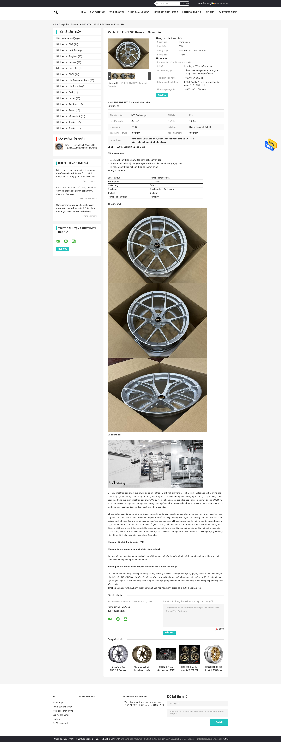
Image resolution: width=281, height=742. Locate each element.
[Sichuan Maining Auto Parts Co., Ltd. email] (60, 241)
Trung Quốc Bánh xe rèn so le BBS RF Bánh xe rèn (97, 739)
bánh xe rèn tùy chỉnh (67, 68)
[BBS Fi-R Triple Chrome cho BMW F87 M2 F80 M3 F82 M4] (166, 654)
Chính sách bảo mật (63, 739)
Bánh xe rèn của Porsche (69, 86)
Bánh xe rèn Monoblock (68, 116)
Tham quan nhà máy (138, 12)
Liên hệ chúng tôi (192, 12)
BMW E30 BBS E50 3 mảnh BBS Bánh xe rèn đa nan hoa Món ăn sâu (213, 668)
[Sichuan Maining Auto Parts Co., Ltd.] (56, 12)
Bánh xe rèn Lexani (65, 98)
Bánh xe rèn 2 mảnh (66, 122)
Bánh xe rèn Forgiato (66, 56)
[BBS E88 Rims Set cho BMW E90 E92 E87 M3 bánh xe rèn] (189, 654)
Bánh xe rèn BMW (65, 74)
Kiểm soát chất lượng (166, 12)
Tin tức (210, 12)
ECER (226, 739)
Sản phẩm (64, 24)
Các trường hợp (228, 12)
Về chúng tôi (116, 12)
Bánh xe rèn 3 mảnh (66, 128)
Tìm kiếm (185, 3)
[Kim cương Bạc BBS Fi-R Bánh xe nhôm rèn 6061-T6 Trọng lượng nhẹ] (118, 654)
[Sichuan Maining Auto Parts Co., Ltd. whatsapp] (67, 241)
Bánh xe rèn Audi (64, 92)
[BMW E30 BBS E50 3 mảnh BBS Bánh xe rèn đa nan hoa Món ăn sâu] (213, 654)
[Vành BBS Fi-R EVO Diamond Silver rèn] (128, 54)
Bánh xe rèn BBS (78, 24)
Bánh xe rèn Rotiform (67, 104)
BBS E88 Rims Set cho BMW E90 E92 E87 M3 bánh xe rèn (189, 668)
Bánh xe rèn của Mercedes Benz (72, 80)
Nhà (83, 12)
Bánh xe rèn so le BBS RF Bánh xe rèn (183, 588)
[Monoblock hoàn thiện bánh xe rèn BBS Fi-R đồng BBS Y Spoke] (142, 654)
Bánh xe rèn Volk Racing (68, 50)
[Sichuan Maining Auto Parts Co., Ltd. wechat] (75, 241)
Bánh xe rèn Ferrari (65, 110)
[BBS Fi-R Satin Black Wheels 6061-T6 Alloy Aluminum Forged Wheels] (59, 146)
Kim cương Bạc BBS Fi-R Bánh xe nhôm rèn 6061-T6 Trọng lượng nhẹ (118, 668)
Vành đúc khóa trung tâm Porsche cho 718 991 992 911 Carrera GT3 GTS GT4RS (144, 703)
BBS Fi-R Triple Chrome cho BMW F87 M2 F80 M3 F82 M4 (165, 668)
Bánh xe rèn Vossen (66, 62)
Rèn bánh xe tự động (67, 38)
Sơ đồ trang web (60, 723)
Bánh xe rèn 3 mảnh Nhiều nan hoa (149, 588)
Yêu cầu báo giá (205, 3)
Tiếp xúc (162, 95)
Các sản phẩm (97, 12)
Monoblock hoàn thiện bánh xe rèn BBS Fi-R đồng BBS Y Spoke (142, 668)
